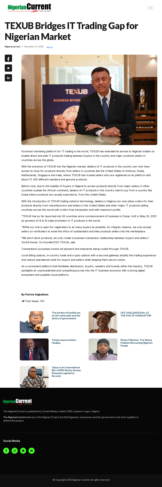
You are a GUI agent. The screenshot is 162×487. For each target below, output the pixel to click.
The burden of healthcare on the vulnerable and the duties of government (66, 315)
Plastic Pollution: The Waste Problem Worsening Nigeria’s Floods (137, 343)
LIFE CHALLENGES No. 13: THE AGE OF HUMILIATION (136, 314)
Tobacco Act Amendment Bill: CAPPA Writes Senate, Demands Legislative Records (66, 371)
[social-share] (8, 58)
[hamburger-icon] (150, 8)
